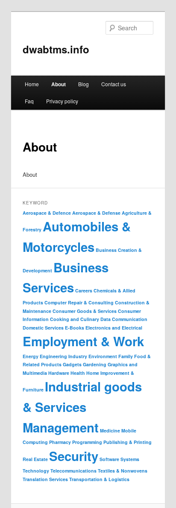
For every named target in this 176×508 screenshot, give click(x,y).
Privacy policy (62, 101)
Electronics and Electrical (113, 327)
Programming (87, 442)
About (58, 84)
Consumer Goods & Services (85, 311)
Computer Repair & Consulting (79, 302)
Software (109, 459)
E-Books (74, 327)
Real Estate (35, 459)
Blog (83, 84)
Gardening (94, 364)
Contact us (113, 84)
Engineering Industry (63, 356)
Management (61, 427)
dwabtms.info (56, 49)
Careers (83, 290)
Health (77, 373)
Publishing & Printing (127, 442)
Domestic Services (43, 327)
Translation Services (45, 479)
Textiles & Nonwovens (122, 470)
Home (32, 84)
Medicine (110, 430)
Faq (29, 101)
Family (125, 356)
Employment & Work (83, 341)
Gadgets (72, 364)
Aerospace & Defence (47, 213)
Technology (36, 470)
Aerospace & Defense (96, 213)
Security (73, 456)
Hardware (58, 373)
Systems (129, 459)
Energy (30, 356)
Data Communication (123, 319)
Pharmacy (60, 442)
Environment (102, 356)
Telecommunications (73, 470)
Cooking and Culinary (74, 319)
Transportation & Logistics (99, 479)
